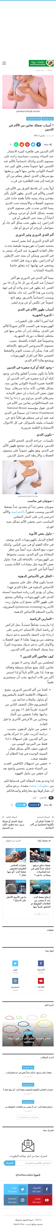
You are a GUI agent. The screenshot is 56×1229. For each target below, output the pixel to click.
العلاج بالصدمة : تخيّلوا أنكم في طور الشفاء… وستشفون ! (28, 1040)
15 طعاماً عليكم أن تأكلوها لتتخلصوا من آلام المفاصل (42, 824)
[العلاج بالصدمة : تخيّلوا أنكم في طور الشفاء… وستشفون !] (28, 1030)
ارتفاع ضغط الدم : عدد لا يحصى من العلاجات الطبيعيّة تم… (28, 1107)
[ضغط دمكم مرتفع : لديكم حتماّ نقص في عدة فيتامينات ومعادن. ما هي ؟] (40, 855)
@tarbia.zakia (24, 1174)
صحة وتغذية (47, 118)
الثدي (34, 798)
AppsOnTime (19, 1224)
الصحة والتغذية (33, 118)
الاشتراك (9, 1163)
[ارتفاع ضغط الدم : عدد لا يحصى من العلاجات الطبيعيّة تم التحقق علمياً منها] (40, 887)
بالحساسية (18, 511)
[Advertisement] (28, 29)
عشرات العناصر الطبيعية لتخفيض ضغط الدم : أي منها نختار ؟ (28, 1089)
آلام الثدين (43, 798)
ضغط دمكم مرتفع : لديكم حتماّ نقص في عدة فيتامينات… (28, 1072)
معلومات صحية (39, 785)
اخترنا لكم (28, 1032)
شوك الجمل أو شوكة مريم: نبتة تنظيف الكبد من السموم (13, 824)
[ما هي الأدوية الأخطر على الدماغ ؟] (16, 887)
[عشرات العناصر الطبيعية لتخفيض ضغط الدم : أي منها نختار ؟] (16, 855)
